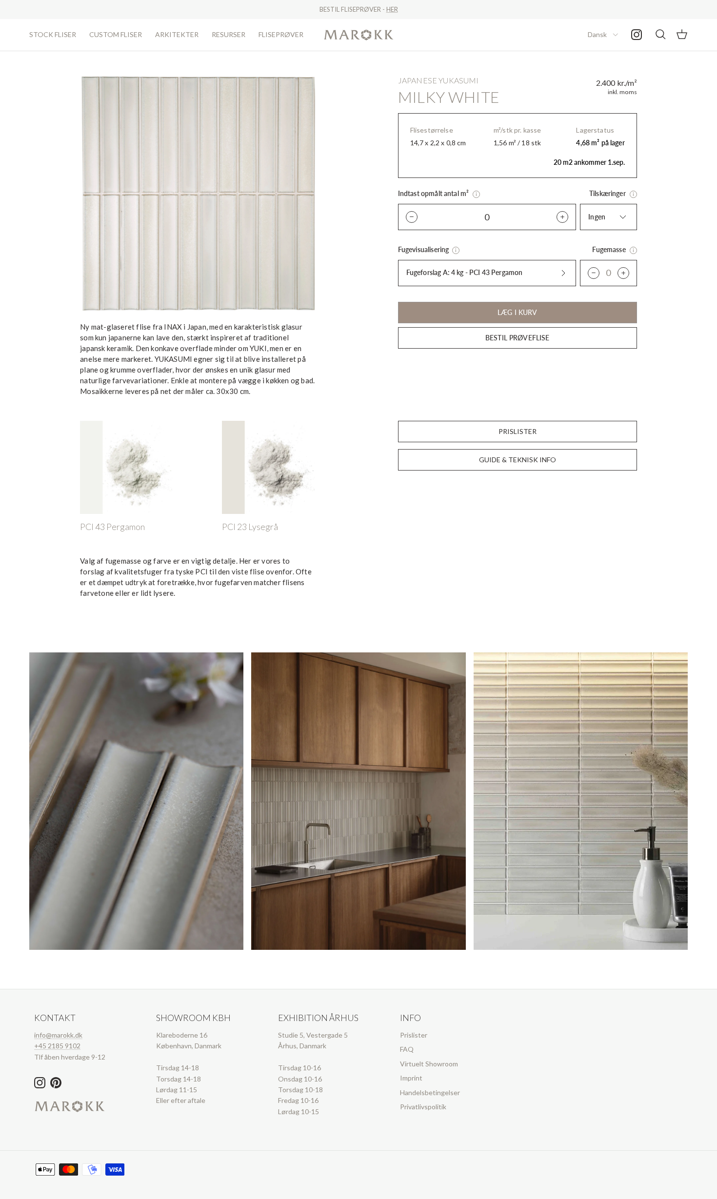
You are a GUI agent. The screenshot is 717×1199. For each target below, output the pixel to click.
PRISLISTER (517, 431)
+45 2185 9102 (57, 1046)
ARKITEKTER (177, 34)
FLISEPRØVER (281, 34)
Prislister (413, 1035)
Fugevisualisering (424, 249)
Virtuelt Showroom (429, 1064)
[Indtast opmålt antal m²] (476, 194)
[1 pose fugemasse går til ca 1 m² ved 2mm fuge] (633, 250)
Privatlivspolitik (423, 1106)
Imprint (411, 1078)
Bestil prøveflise (517, 338)
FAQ (407, 1049)
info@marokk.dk (58, 1035)
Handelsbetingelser (430, 1092)
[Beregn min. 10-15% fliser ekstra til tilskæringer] (633, 194)
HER (392, 9)
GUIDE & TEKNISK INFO (517, 459)
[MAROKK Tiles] (358, 35)
